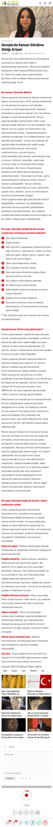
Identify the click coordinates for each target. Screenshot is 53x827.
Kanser (14, 671)
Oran (23, 671)
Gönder (10, 778)
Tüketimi (33, 671)
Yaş (42, 671)
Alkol (5, 671)
